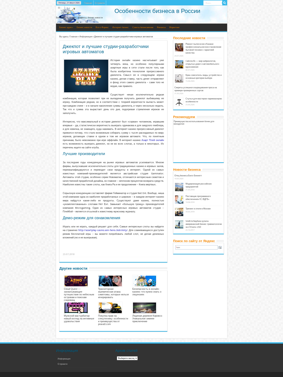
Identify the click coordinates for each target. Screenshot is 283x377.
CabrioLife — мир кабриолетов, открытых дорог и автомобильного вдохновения (202, 64)
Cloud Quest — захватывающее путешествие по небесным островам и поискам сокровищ (79, 294)
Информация (85, 36)
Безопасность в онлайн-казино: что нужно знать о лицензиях (146, 291)
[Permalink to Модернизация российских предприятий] (179, 191)
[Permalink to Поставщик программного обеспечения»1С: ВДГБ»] (179, 203)
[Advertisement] (113, 250)
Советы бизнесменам (142, 27)
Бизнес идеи (66, 27)
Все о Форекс (102, 27)
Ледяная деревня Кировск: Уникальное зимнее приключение (147, 318)
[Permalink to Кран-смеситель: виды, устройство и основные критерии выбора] (179, 82)
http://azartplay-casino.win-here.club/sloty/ (103, 230)
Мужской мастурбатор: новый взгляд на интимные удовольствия (79, 318)
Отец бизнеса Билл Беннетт (188, 175)
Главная (88, 3)
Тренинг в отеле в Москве (198, 208)
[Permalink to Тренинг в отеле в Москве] (179, 215)
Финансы (161, 27)
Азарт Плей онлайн (153, 140)
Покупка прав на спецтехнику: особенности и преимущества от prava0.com (113, 319)
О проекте (100, 3)
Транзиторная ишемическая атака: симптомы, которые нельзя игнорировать (113, 293)
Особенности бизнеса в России (157, 11)
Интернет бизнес (120, 27)
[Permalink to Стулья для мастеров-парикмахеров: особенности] (179, 105)
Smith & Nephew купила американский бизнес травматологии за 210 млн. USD (204, 224)
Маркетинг (174, 27)
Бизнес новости (84, 27)
